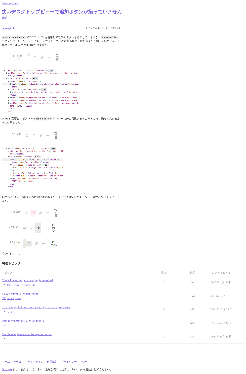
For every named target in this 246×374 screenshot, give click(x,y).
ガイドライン (35, 361)
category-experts (22, 285)
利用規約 (52, 361)
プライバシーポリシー (74, 361)
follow (10, 285)
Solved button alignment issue (20, 293)
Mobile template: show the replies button (27, 334)
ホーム (6, 361)
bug (33, 285)
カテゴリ (18, 361)
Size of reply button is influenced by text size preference (36, 307)
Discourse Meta (10, 3)
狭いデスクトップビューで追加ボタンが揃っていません (62, 11)
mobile (10, 298)
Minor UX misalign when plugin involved (27, 280)
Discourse (7, 369)
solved (18, 298)
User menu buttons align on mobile (23, 320)
